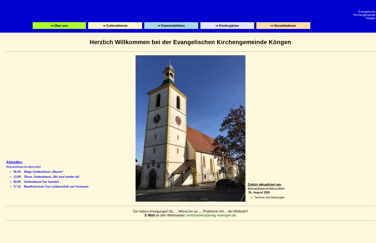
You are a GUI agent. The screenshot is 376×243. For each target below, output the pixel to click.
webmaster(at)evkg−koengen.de (211, 215)
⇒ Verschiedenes (283, 26)
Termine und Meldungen (270, 197)
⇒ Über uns (60, 26)
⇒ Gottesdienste (115, 26)
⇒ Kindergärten (227, 26)
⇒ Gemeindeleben (171, 26)
